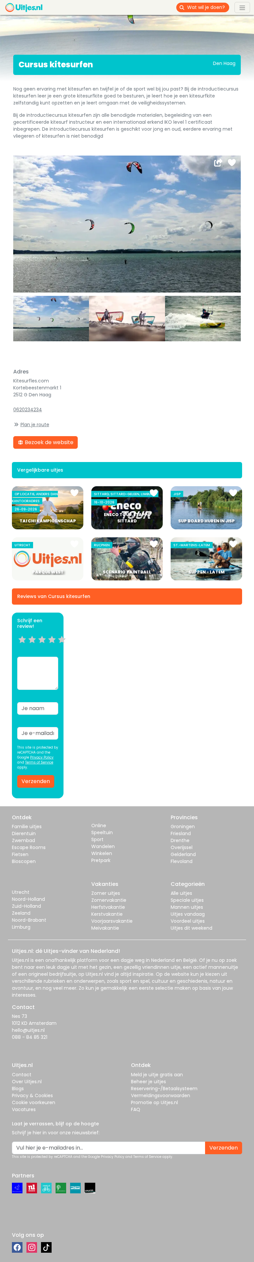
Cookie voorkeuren (33, 1102)
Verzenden (35, 781)
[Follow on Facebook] (17, 1247)
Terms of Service (39, 762)
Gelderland (183, 854)
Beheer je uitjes (148, 1081)
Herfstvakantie (108, 907)
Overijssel (181, 847)
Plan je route (35, 424)
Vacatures (24, 1109)
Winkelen (101, 853)
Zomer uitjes (105, 893)
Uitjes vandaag (188, 914)
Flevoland (181, 861)
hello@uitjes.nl (28, 1030)
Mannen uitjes (187, 907)
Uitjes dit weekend (191, 928)
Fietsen (20, 854)
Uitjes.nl (20, 960)
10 (64, 647)
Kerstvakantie (107, 914)
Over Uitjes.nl (27, 1081)
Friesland (181, 833)
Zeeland (21, 913)
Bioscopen (24, 861)
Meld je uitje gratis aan (157, 1074)
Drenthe (180, 840)
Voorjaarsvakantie (112, 921)
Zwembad (23, 840)
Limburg (21, 927)
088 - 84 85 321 (29, 1037)
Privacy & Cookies (32, 1095)
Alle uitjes (181, 893)
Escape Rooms (29, 847)
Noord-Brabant (29, 920)
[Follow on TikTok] (46, 1247)
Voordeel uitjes (188, 921)
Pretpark (100, 860)
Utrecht (20, 892)
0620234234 (27, 409)
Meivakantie (105, 928)
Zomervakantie (108, 900)
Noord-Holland (28, 899)
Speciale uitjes (187, 900)
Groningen (183, 826)
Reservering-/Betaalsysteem (164, 1088)
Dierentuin (24, 833)
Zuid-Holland (26, 906)
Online (98, 825)
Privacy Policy (42, 757)
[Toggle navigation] (242, 7)
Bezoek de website (48, 442)
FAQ (135, 1109)
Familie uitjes (27, 826)
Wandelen (103, 846)
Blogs (18, 1088)
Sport (97, 839)
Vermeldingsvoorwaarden (160, 1095)
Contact (21, 1074)
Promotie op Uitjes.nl (154, 1102)
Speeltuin (102, 832)
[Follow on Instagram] (31, 1247)
